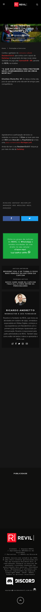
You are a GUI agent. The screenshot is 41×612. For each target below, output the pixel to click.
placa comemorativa (18, 142)
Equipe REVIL (27, 549)
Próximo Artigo (20, 279)
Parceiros (11, 554)
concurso (7, 203)
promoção (7, 205)
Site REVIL (31, 38)
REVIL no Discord (29, 554)
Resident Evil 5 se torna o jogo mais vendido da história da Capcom (20, 273)
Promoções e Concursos (15, 38)
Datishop (16, 203)
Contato (13, 549)
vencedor (7, 208)
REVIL (29, 205)
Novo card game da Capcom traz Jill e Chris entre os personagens (20, 284)
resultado (22, 205)
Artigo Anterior (20, 268)
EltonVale (6, 79)
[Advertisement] (20, 110)
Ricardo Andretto (22, 35)
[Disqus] (20, 378)
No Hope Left (26, 203)
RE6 (14, 205)
